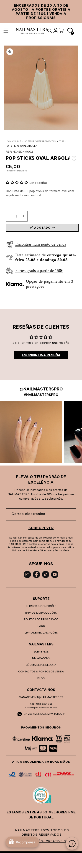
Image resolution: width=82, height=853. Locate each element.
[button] (6, 31)
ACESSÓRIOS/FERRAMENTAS (40, 142)
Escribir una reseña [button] (41, 356)
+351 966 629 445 (41, 704)
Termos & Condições (41, 606)
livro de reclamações (41, 633)
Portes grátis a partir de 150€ (39, 270)
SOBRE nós (41, 652)
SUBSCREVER (41, 528)
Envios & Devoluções (41, 613)
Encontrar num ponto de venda (40, 244)
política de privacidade (41, 619)
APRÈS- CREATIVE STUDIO (54, 842)
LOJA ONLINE (13, 142)
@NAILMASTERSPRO (41, 389)
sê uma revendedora (41, 665)
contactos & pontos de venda (41, 672)
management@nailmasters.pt (41, 697)
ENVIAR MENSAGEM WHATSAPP (44, 714)
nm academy (41, 658)
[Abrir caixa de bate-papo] (72, 843)
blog (41, 678)
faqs (41, 626)
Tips (61, 142)
